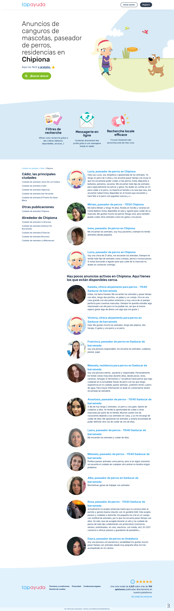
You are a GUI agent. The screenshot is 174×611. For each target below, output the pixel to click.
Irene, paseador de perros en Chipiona (111, 228)
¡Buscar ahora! (39, 75)
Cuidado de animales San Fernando (37, 193)
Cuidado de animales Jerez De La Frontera (41, 182)
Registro (146, 5)
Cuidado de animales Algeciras (36, 190)
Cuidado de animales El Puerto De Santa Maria (40, 199)
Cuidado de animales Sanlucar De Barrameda (37, 227)
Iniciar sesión (129, 5)
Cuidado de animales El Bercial (36, 232)
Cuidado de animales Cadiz (34, 186)
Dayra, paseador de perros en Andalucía (113, 538)
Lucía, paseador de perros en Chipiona (112, 171)
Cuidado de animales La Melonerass (38, 240)
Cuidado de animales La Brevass (36, 222)
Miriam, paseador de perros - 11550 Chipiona (116, 204)
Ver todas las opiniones (141, 596)
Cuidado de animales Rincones (35, 236)
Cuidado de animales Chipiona (35, 211)
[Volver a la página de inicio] (34, 4)
